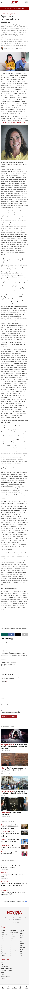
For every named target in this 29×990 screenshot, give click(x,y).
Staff (2, 964)
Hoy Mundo (13, 951)
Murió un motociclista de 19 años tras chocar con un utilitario (12, 866)
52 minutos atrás (5, 887)
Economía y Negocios (3, 954)
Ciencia (2, 944)
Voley (21, 955)
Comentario (4, 681)
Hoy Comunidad (13, 946)
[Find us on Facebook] (10, 923)
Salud (21, 941)
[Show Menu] (1, 2)
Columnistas (3, 946)
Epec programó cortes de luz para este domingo (10, 840)
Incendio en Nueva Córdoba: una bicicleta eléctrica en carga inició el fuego (10, 826)
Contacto (3, 978)
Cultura (2, 949)
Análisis (2, 932)
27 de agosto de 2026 (6, 795)
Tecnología (22, 949)
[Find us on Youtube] (18, 923)
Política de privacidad (5, 976)
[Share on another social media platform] (25, 634)
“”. (13, 122)
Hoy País (18, 6)
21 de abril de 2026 (19, 48)
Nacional (22, 935)
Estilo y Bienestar (14, 932)
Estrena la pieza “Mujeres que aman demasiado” (10, 852)
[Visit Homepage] (14, 2)
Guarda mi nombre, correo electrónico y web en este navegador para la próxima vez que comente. (13, 711)
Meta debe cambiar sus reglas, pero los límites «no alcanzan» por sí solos (14, 746)
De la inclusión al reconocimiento (11, 813)
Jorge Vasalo (7, 628)
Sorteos (2, 974)
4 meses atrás (16, 642)
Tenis (21, 951)
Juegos (2, 972)
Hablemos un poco (14, 942)
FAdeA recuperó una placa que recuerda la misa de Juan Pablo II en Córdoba (13, 770)
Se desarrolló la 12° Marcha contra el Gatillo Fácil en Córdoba (14, 792)
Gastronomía (13, 936)
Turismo (21, 953)
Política (21, 937)
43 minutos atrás (5, 878)
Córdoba (3, 948)
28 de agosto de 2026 (6, 750)
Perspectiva (18, 628)
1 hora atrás (4, 895)
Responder (4, 646)
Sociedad (6, 11)
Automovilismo (4, 934)
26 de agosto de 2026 (6, 816)
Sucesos (3, 863)
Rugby (21, 939)
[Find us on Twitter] (13, 923)
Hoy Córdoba (10, 6)
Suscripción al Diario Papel (6, 970)
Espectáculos (4, 890)
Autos (2, 936)
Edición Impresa (4, 966)
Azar (2, 938)
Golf (11, 940)
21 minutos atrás (5, 869)
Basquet (2, 940)
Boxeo (2, 942)
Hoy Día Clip (13, 949)
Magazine (13, 628)
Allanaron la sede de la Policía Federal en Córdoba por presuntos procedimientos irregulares (10, 833)
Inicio (2, 6)
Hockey (12, 944)
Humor (11, 955)
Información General (22, 931)
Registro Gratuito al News (6, 968)
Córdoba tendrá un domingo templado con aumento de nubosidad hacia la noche (14, 884)
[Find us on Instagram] (15, 923)
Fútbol (11, 934)
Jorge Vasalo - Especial (9, 48)
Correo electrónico (5, 704)
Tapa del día (22, 947)
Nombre (3, 698)
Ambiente (3, 930)
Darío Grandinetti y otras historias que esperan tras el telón (10, 847)
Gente (11, 938)
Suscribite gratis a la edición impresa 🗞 (14, 8)
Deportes (3, 951)
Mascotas (22, 933)
